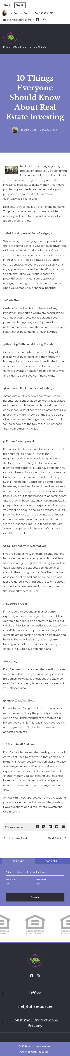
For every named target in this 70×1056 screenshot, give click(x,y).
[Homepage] (10, 36)
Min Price (10, 879)
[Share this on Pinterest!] (56, 826)
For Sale (18, 861)
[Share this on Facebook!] (37, 826)
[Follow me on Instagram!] (44, 19)
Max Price (41, 879)
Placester (44, 1051)
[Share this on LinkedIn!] (50, 826)
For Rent (51, 861)
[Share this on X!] (43, 826)
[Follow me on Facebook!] (37, 19)
